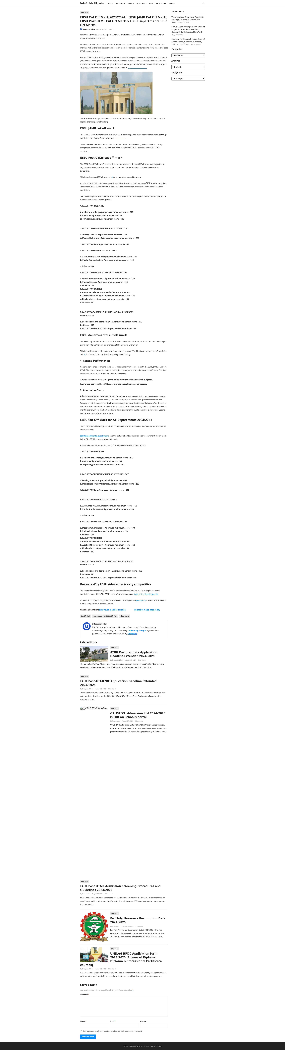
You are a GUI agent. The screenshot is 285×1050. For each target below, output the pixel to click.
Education (84, 13)
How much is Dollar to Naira (112, 609)
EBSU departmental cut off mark (94, 435)
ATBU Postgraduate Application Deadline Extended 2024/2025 (133, 654)
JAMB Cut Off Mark (110, 616)
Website (143, 1021)
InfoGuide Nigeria (92, 3)
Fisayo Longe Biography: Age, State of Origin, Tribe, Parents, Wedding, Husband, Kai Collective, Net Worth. (188, 29)
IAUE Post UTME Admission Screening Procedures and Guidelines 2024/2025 (120, 888)
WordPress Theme (147, 1046)
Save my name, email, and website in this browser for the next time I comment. (112, 1031)
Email (113, 1021)
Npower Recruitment (123, 603)
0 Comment (113, 29)
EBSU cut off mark (116, 121)
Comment (84, 994)
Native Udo (116, 721)
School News (124, 616)
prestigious (141, 600)
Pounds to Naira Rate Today (147, 609)
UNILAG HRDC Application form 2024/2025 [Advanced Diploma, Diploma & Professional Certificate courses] (121, 959)
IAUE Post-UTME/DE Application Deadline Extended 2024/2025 (118, 683)
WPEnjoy (159, 1046)
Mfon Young (116, 926)
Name (83, 1021)
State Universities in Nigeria (146, 594)
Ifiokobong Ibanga (137, 630)
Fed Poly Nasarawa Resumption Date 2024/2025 (137, 920)
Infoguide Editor (89, 29)
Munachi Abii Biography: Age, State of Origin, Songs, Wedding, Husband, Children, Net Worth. (188, 42)
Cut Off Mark (85, 616)
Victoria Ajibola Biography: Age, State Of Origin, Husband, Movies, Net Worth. (187, 20)
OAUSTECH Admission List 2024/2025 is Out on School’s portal (137, 715)
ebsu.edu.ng (97, 616)
